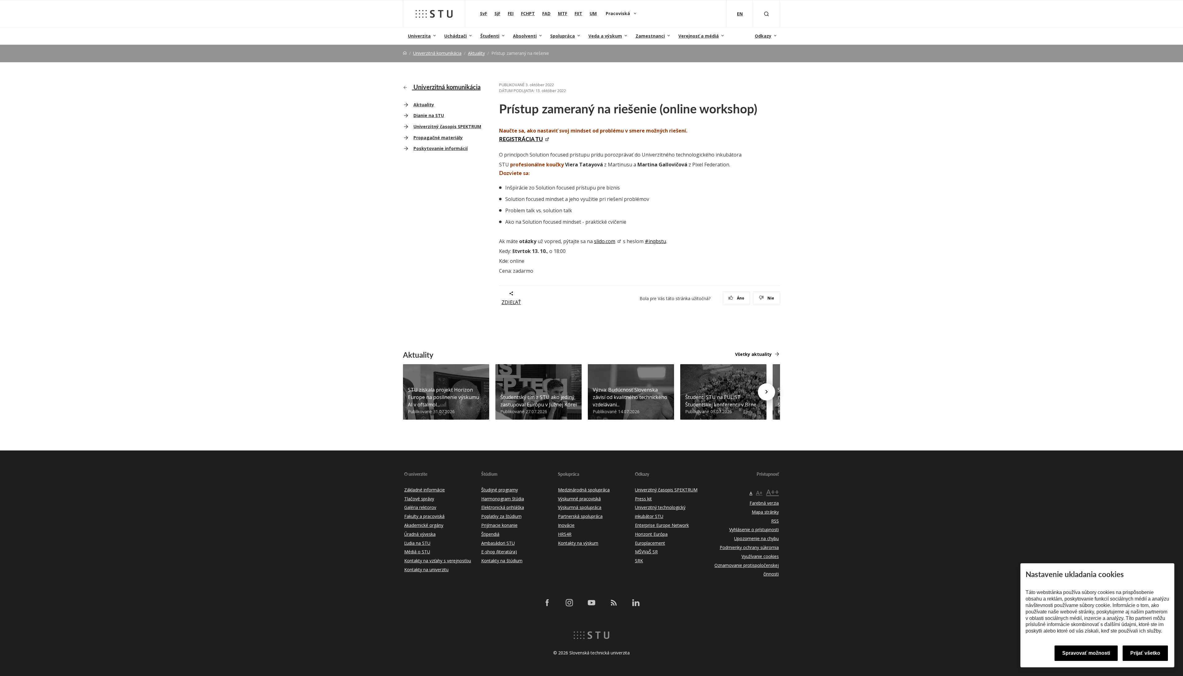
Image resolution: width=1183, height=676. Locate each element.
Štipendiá (490, 534)
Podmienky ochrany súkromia (749, 547)
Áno (740, 298)
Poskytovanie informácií (440, 148)
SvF (483, 13)
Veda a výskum (605, 36)
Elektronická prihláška (502, 507)
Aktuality (476, 53)
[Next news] (766, 392)
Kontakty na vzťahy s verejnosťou (437, 561)
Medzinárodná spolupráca (584, 490)
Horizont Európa (651, 534)
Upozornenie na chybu (756, 538)
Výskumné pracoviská (579, 499)
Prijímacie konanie (499, 525)
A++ (772, 492)
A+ (759, 492)
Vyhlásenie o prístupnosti (754, 529)
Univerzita (419, 36)
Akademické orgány (423, 525)
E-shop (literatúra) (499, 552)
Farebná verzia (764, 503)
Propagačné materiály (438, 137)
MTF (562, 13)
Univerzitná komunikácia (437, 53)
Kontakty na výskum (578, 543)
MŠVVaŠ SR (646, 552)
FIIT (578, 13)
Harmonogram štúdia (502, 499)
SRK (639, 561)
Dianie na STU (428, 115)
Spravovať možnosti (1086, 653)
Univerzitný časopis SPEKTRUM (447, 126)
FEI (511, 13)
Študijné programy (499, 490)
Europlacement (650, 543)
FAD (546, 13)
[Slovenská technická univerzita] (434, 14)
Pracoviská (618, 13)
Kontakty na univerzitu (426, 569)
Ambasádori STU (498, 543)
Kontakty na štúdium (501, 561)
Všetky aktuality (753, 354)
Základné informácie (424, 490)
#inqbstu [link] (655, 241)
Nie (770, 298)
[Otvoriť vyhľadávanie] (766, 13)
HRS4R (564, 534)
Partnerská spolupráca (580, 516)
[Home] (405, 53)
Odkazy (763, 36)
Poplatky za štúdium (501, 516)
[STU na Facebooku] (547, 602)
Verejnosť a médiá (698, 36)
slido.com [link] (604, 241)
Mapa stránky (765, 512)
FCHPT (528, 13)
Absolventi (525, 36)
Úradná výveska (420, 534)
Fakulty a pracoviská (424, 516)
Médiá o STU (417, 552)
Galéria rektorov (420, 507)
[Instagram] (569, 602)
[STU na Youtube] (591, 602)
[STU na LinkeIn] (636, 602)
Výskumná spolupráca (579, 507)
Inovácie (566, 525)
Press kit (643, 499)
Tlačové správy (419, 499)
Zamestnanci (650, 36)
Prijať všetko (1145, 653)
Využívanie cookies (760, 556)
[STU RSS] (614, 602)
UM (593, 13)
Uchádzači (455, 36)
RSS (775, 521)
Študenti (489, 36)
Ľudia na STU (417, 543)
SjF (497, 13)
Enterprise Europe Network (662, 525)
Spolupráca (562, 36)
